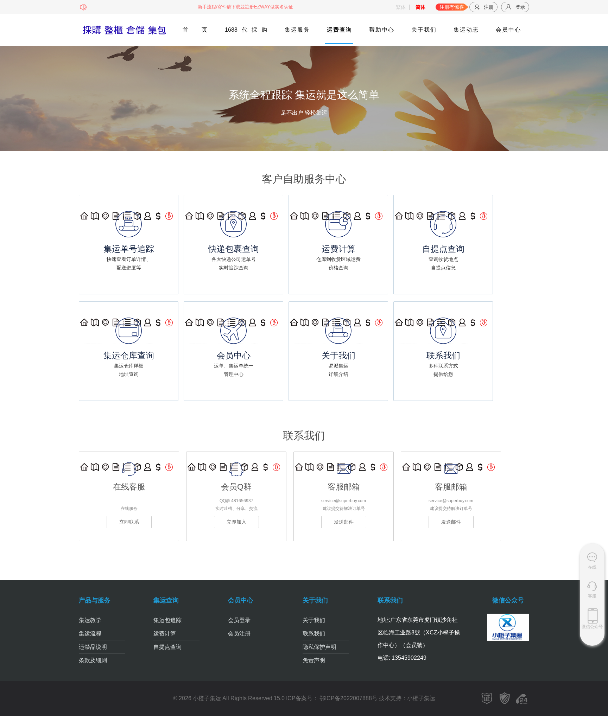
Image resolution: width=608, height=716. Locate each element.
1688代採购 (246, 30)
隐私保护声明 (319, 647)
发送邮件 (344, 522)
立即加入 (236, 522)
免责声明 (314, 660)
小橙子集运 (421, 698)
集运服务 (297, 30)
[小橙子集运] (124, 30)
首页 (195, 30)
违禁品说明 (93, 647)
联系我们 (314, 634)
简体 (420, 7)
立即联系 (129, 522)
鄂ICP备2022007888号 (348, 698)
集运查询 (166, 600)
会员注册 (239, 634)
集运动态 (466, 30)
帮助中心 (381, 30)
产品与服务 (94, 600)
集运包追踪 (167, 620)
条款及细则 (93, 660)
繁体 (401, 7)
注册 (489, 7)
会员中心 (508, 30)
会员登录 (239, 620)
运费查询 (339, 30)
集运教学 (90, 620)
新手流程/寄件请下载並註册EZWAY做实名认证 (226, 6)
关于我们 (423, 30)
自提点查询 (167, 647)
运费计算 (164, 634)
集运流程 (90, 634)
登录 (520, 7)
